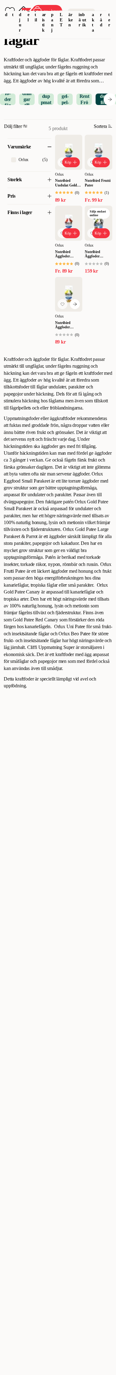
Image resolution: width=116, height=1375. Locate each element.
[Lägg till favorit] (62, 304)
